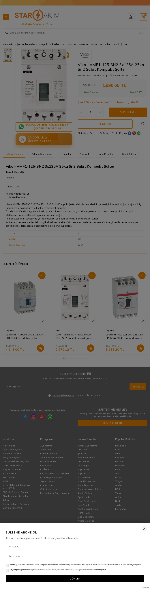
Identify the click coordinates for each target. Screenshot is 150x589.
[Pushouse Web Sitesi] (145, 587)
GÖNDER (75, 578)
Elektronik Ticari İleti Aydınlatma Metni (106, 565)
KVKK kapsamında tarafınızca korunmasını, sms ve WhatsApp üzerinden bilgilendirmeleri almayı (60, 570)
